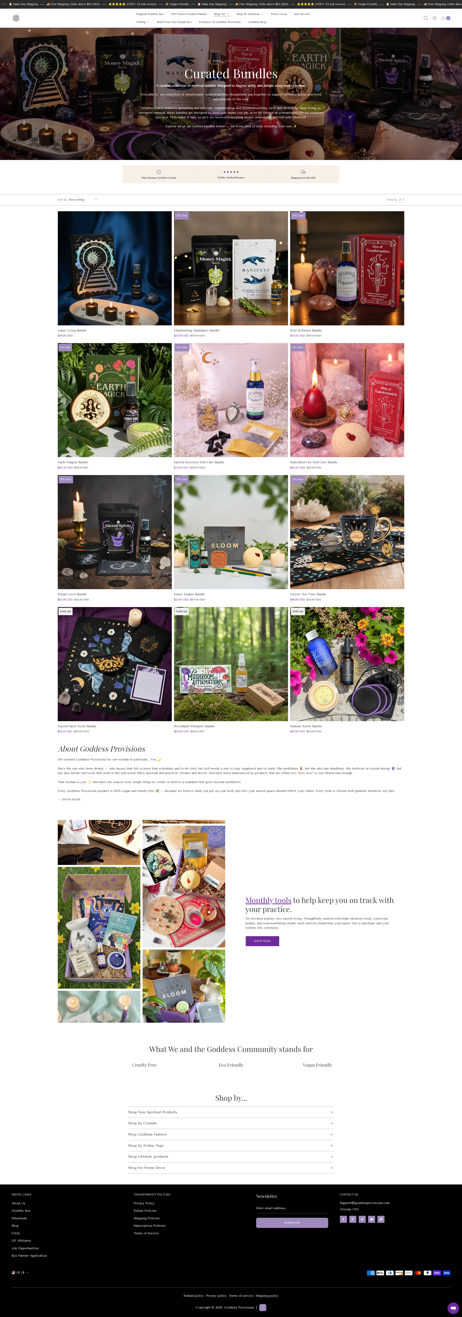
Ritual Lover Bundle (72, 594)
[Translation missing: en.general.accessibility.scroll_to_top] (262, 1307)
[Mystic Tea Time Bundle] (347, 532)
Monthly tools (268, 900)
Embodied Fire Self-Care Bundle (313, 462)
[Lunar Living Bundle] (115, 268)
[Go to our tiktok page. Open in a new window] (362, 1219)
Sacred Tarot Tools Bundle (77, 726)
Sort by (62, 199)
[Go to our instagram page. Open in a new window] (352, 1219)
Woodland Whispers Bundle (194, 726)
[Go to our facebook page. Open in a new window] (343, 1219)
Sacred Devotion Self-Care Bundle (199, 462)
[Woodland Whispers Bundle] (231, 664)
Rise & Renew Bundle (306, 330)
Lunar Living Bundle (72, 330)
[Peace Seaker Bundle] (231, 532)
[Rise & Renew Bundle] (347, 268)
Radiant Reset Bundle (306, 726)
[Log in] (435, 18)
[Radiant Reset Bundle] (347, 664)
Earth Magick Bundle (73, 462)
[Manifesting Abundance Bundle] (231, 268)
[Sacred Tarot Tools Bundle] (115, 664)
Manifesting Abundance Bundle (196, 330)
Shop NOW (262, 941)
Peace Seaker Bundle (189, 594)
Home (217, 61)
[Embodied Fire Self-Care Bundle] (347, 400)
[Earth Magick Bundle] (115, 400)
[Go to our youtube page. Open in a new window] (371, 1219)
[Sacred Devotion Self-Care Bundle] (231, 400)
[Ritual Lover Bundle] (115, 532)
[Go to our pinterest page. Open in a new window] (381, 1219)
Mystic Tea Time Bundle (308, 594)
